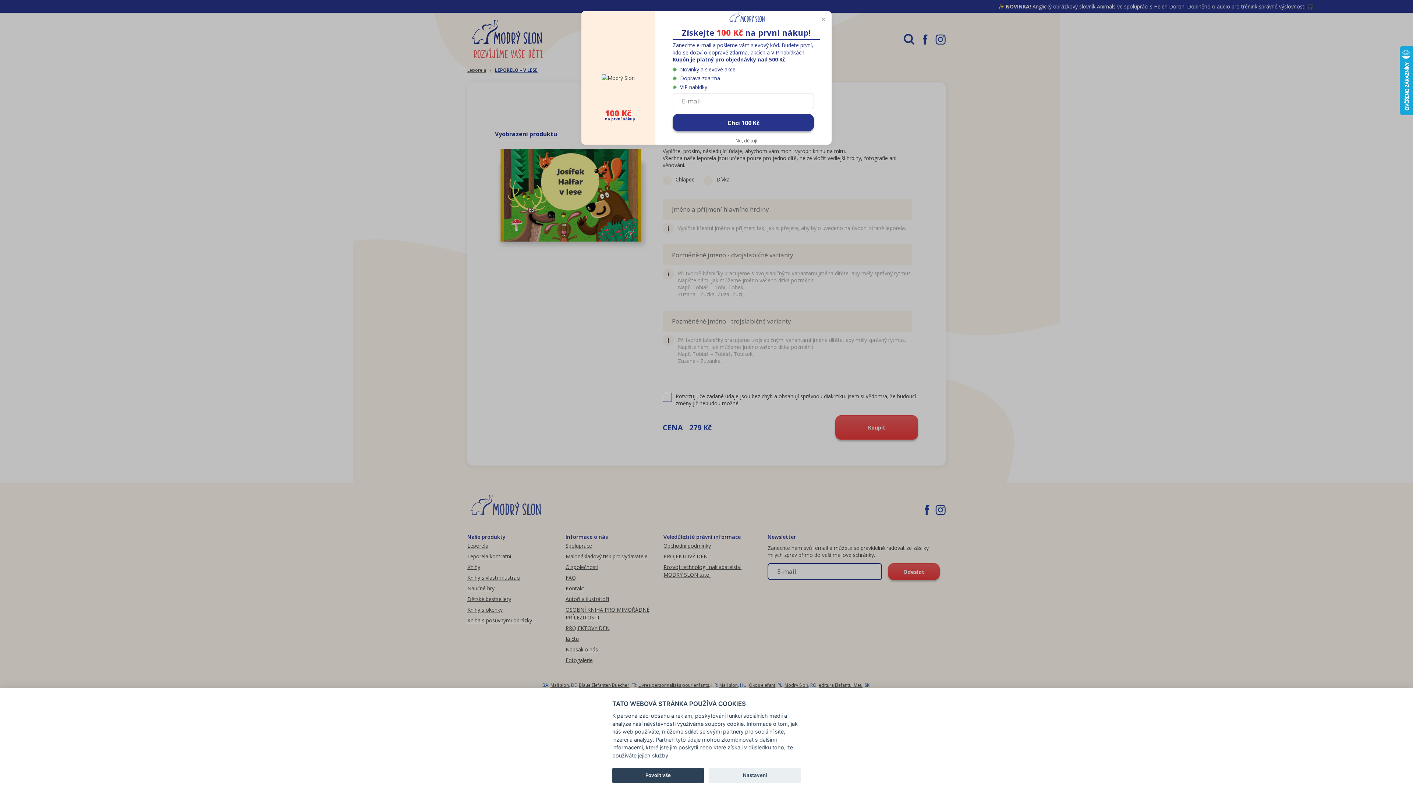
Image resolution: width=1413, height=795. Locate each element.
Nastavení (755, 775)
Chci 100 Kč (743, 123)
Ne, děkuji (746, 140)
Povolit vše (658, 775)
